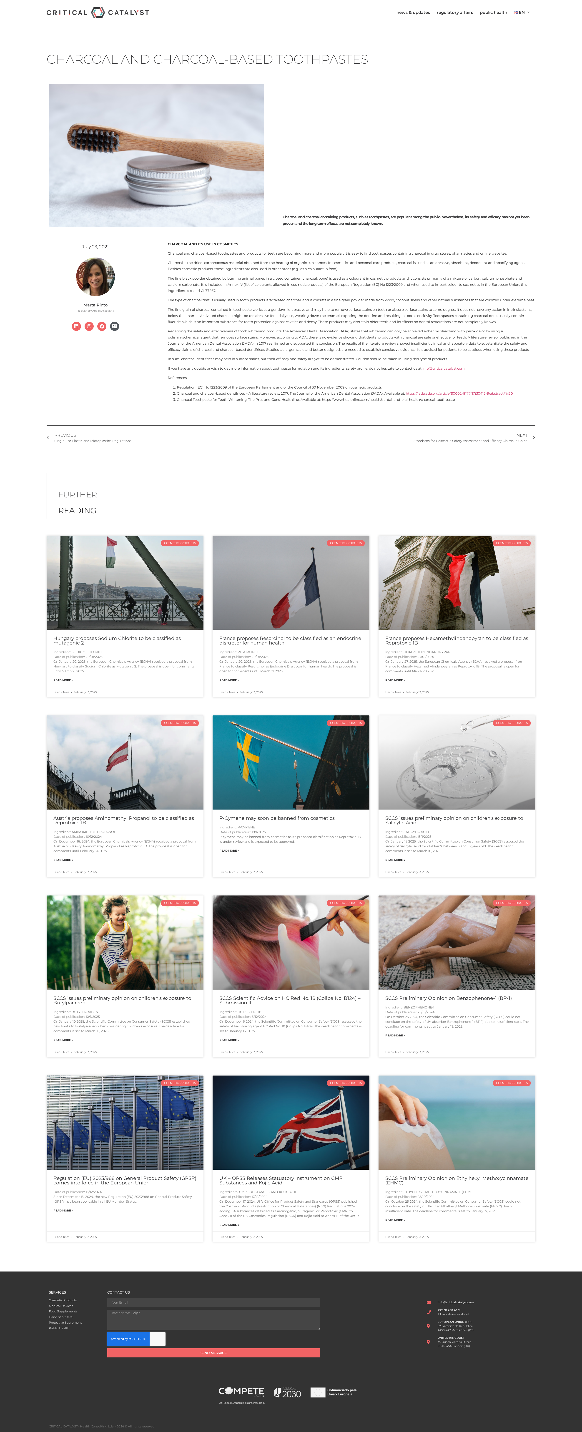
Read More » (63, 680)
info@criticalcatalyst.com (443, 368)
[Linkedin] (76, 326)
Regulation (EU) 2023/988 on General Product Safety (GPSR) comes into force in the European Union (124, 1180)
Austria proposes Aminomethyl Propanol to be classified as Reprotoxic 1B (123, 820)
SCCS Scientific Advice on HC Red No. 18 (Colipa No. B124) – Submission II (290, 1000)
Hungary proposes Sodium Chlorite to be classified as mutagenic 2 (117, 640)
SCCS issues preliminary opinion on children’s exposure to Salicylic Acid (454, 820)
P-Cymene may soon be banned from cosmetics (277, 818)
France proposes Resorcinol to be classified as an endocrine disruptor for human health (290, 640)
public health (493, 12)
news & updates (413, 12)
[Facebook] (101, 326)
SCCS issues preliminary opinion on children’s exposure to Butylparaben (122, 1000)
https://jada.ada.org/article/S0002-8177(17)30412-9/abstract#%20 (459, 393)
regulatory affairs (455, 12)
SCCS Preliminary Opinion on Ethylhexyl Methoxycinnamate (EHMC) (457, 1180)
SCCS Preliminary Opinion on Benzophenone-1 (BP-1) (448, 998)
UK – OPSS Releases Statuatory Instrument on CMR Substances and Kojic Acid (281, 1180)
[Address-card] (114, 326)
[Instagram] (89, 326)
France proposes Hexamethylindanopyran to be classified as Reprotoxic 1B (456, 640)
